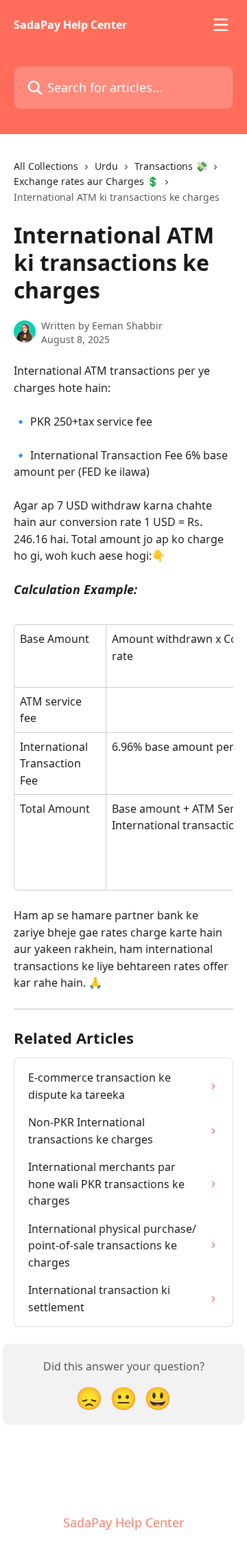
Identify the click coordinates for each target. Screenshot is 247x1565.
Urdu (106, 166)
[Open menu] (221, 25)
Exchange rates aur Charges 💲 (86, 181)
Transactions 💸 (170, 166)
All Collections (46, 166)
